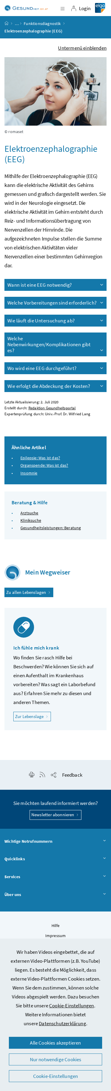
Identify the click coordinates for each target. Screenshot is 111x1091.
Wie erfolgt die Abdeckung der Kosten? (48, 386)
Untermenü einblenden (82, 48)
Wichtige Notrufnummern (28, 841)
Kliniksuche (30, 520)
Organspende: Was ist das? (44, 465)
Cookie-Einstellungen (71, 1005)
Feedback (72, 775)
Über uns (12, 894)
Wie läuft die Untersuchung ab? (41, 320)
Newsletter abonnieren (53, 814)
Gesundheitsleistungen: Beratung (50, 527)
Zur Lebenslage (33, 716)
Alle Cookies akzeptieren (55, 1043)
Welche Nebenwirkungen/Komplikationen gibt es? (49, 344)
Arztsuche (29, 513)
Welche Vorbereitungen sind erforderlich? (51, 302)
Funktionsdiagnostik (42, 23)
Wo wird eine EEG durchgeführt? (42, 368)
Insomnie (28, 473)
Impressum (55, 935)
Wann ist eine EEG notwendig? (39, 285)
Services (12, 876)
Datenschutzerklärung (62, 1023)
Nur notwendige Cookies (55, 1059)
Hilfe (56, 925)
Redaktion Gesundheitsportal (52, 408)
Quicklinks (14, 858)
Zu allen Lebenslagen (26, 592)
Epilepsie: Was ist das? (40, 458)
